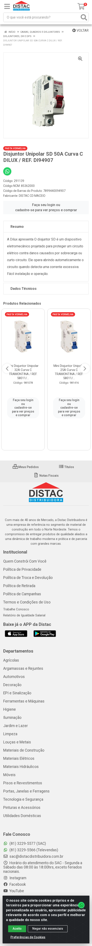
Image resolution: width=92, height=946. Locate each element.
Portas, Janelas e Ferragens (26, 791)
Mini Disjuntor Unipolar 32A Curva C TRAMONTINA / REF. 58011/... (23, 372)
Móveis (9, 775)
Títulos (69, 467)
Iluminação (12, 717)
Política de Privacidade (22, 569)
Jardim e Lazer (15, 726)
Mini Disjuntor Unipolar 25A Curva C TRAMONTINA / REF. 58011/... (69, 372)
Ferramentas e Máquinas (24, 701)
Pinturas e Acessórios (21, 807)
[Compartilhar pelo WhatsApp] (7, 171)
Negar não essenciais (47, 928)
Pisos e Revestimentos (22, 783)
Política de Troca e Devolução (28, 577)
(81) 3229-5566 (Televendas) (33, 850)
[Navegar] (7, 368)
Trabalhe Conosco (16, 609)
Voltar (82, 30)
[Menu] (7, 6)
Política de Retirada (19, 586)
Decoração (12, 685)
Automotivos (14, 677)
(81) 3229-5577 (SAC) (27, 843)
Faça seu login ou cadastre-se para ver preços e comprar (46, 207)
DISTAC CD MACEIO (32, 195)
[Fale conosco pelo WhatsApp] (81, 905)
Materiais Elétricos (18, 758)
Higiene (9, 709)
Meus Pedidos (28, 467)
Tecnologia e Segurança (23, 799)
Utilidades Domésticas (22, 816)
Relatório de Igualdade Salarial (24, 615)
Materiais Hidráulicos (21, 767)
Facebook (17, 884)
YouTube (16, 891)
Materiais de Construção (23, 750)
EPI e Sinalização (17, 693)
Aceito (17, 928)
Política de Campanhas (22, 594)
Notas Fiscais (49, 475)
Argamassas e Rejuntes (23, 668)
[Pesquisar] (83, 17)
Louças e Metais (17, 742)
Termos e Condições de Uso (26, 602)
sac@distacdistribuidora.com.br (36, 856)
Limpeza (10, 734)
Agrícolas (11, 660)
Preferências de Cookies (27, 937)
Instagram (17, 878)
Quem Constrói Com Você (24, 561)
